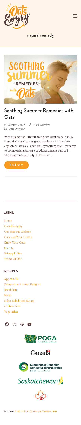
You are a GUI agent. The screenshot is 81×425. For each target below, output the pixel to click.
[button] (75, 16)
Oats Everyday (17, 129)
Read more (16, 165)
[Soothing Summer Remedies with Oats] (40, 79)
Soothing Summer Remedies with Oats (38, 114)
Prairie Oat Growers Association (36, 411)
